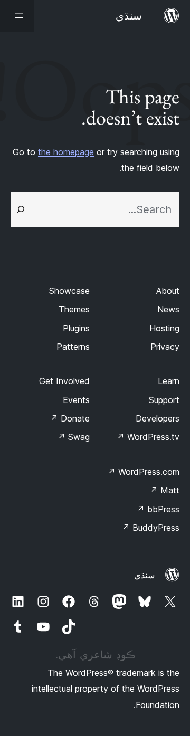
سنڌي (144, 575)
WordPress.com (143, 471)
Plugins (76, 328)
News (168, 309)
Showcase (69, 290)
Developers (157, 418)
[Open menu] (17, 16)
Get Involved (64, 381)
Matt (164, 490)
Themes (74, 309)
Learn (168, 381)
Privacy (164, 346)
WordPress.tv (148, 437)
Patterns (73, 346)
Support (164, 400)
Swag (74, 437)
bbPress (158, 509)
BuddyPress (150, 527)
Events (76, 400)
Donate (70, 418)
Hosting (164, 328)
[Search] (21, 209)
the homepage (66, 152)
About (167, 290)
